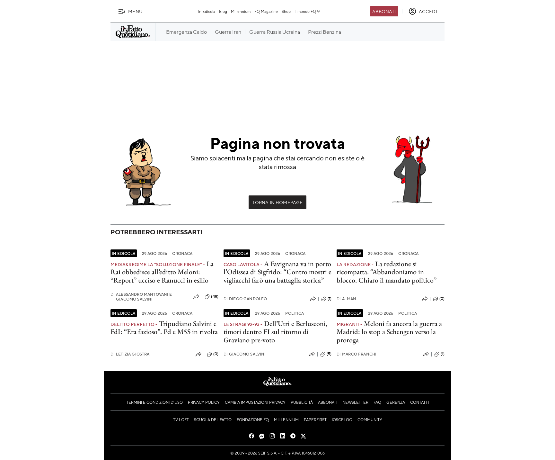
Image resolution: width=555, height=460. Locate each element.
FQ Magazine (266, 11)
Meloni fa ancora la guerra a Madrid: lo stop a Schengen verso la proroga (389, 332)
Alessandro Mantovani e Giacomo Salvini (141, 297)
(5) (329, 354)
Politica (294, 313)
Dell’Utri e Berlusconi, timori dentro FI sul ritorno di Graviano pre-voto (275, 332)
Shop (286, 11)
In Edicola (206, 11)
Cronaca (182, 253)
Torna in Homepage (277, 202)
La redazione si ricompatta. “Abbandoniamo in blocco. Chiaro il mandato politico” (386, 272)
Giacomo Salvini (245, 354)
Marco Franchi (356, 354)
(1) (329, 298)
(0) (442, 298)
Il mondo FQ (305, 11)
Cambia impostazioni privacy (255, 402)
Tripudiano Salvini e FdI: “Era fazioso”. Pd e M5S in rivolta (164, 327)
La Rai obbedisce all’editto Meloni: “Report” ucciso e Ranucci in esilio (162, 272)
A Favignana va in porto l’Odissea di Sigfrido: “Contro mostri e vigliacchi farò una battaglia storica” (277, 272)
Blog (223, 11)
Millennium (241, 11)
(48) (214, 296)
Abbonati (384, 11)
